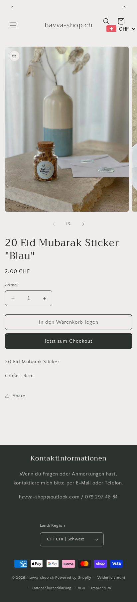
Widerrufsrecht (111, 578)
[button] (13, 25)
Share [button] (19, 396)
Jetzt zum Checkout (68, 341)
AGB (81, 588)
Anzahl (11, 285)
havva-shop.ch (41, 578)
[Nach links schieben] (54, 224)
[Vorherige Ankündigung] (12, 7)
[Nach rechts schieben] (83, 224)
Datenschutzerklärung (51, 588)
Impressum (101, 588)
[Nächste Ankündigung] (124, 7)
